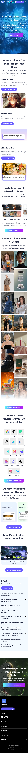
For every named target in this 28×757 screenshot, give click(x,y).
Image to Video (13, 39)
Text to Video (9, 39)
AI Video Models (18, 39)
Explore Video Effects (14, 408)
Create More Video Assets (14, 685)
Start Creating (14, 230)
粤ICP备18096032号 (14, 746)
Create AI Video (14, 35)
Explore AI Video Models (14, 481)
